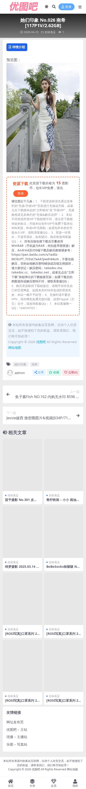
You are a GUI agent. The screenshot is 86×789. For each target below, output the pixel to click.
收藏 (56, 372)
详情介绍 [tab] (18, 47)
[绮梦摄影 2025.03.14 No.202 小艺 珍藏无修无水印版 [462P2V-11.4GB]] (22, 532)
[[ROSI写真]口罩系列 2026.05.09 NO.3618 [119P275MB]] (63, 666)
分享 (41, 372)
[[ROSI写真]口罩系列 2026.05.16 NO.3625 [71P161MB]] (22, 666)
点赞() (73, 372)
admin (20, 372)
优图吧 (41, 342)
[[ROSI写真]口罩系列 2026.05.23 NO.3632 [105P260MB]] (63, 599)
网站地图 (14, 347)
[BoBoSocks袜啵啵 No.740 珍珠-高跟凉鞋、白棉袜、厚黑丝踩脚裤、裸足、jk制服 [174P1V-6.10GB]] (63, 532)
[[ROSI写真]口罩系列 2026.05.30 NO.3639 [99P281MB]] (22, 599)
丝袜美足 (50, 32)
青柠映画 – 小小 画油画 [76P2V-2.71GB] (63, 501)
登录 (68, 7)
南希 (35, 364)
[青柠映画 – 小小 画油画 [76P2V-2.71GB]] (63, 465)
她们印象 (20, 364)
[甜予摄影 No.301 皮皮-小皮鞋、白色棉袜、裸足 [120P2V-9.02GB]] (22, 465)
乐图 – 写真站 (16, 744)
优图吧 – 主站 (16, 729)
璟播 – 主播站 (16, 736)
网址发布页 (15, 722)
